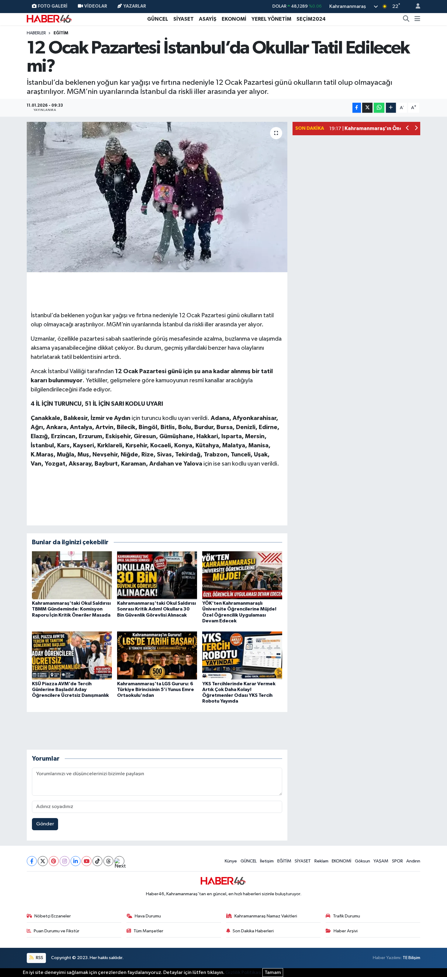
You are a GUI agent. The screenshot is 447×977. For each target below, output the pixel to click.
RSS (39, 957)
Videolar (95, 6)
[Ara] (406, 19)
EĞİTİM (61, 33)
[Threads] (108, 861)
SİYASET (183, 19)
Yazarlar (134, 6)
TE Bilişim (411, 957)
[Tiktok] (97, 861)
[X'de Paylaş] (367, 108)
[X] (43, 861)
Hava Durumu (148, 916)
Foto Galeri (53, 6)
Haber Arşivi (346, 931)
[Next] (119, 861)
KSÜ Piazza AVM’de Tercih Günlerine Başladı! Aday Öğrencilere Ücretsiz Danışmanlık (70, 689)
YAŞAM (380, 861)
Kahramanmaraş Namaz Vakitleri (265, 916)
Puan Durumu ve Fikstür (56, 931)
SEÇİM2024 (311, 19)
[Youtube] (86, 861)
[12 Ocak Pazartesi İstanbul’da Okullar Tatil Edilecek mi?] (157, 198)
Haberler (36, 33)
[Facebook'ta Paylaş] (356, 108)
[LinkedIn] (76, 861)
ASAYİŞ (208, 19)
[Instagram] (65, 861)
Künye (231, 861)
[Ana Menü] (417, 19)
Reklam (321, 861)
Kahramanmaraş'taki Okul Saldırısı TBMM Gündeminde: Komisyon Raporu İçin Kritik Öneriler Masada (71, 609)
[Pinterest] (54, 861)
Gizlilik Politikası (243, 972)
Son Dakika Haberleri (253, 931)
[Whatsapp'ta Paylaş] (379, 108)
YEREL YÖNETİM (271, 19)
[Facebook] (32, 861)
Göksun (362, 861)
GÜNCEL (157, 19)
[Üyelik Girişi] (415, 6)
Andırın (413, 861)
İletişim (267, 861)
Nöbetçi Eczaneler (52, 916)
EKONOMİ (234, 19)
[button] (407, 129)
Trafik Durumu (346, 916)
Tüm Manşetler (148, 931)
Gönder (45, 824)
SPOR (397, 861)
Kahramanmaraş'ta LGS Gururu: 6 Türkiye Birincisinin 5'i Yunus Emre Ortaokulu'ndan (155, 689)
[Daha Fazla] (391, 108)
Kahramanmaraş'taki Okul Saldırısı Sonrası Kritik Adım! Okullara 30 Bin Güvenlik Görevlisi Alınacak (156, 609)
